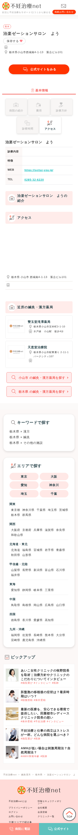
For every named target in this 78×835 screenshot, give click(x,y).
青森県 (60, 550)
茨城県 (63, 510)
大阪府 (15, 530)
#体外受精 (40, 700)
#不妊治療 (40, 721)
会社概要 (42, 807)
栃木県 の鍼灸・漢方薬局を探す (42, 391)
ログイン (13, 812)
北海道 (15, 550)
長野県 (26, 570)
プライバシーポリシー (20, 807)
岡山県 (38, 605)
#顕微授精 (27, 700)
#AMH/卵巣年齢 (30, 756)
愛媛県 (38, 620)
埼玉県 (52, 510)
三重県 (49, 590)
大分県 (60, 635)
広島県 (49, 605)
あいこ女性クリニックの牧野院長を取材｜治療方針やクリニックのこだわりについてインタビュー (45, 674)
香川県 (26, 620)
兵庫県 (38, 530)
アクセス (50, 128)
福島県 (26, 550)
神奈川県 (28, 510)
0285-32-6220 (34, 179)
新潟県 (38, 570)
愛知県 (15, 590)
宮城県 (38, 550)
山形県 (26, 555)
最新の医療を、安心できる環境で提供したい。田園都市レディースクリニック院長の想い (45, 713)
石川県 (60, 570)
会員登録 (42, 812)
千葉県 (41, 510)
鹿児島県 (28, 640)
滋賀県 (49, 530)
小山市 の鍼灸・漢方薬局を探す (42, 377)
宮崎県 (15, 640)
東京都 (15, 510)
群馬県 (26, 515)
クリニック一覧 (46, 816)
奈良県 (60, 530)
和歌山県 (17, 535)
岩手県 (49, 550)
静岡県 (26, 590)
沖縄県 (41, 640)
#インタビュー (42, 683)
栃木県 (15, 515)
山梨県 (15, 570)
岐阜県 (38, 590)
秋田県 (15, 555)
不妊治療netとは (18, 801)
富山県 (49, 570)
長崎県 (38, 635)
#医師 (55, 683)
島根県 (26, 605)
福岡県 (15, 635)
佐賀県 (26, 635)
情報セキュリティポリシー (50, 802)
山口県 (60, 605)
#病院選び (27, 683)
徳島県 (15, 620)
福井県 (15, 575)
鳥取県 (15, 605)
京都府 (26, 530)
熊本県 (49, 635)
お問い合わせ (16, 816)
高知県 (49, 620)
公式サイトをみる (43, 69)
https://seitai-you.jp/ (38, 170)
